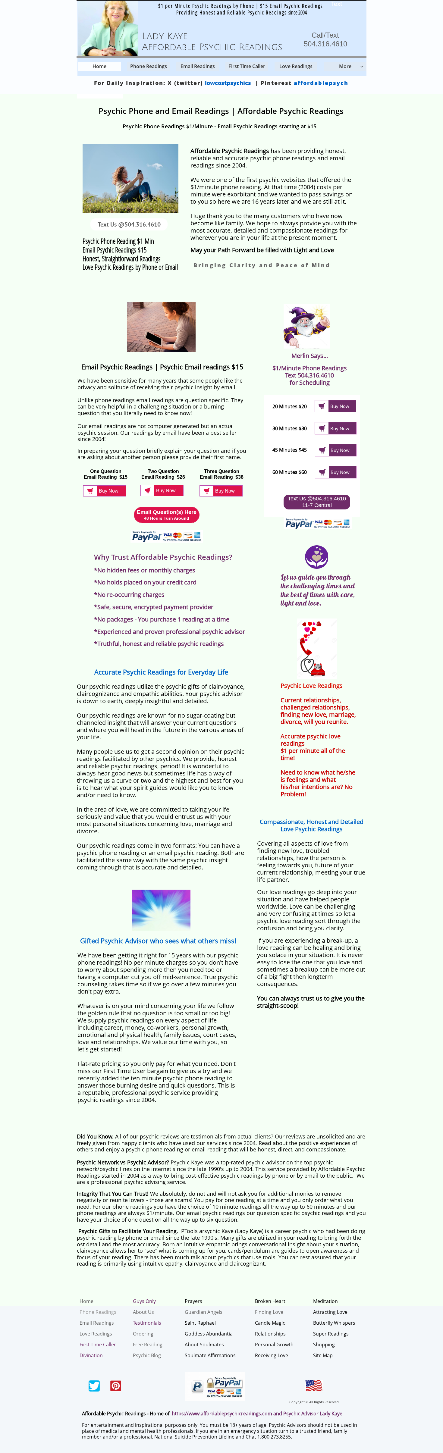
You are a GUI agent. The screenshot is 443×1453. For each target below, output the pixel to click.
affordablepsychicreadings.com (236, 1413)
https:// (180, 1413)
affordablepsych (321, 82)
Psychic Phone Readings (154, 126)
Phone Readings (98, 1312)
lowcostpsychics (228, 82)
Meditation (325, 1301)
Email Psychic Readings (248, 126)
